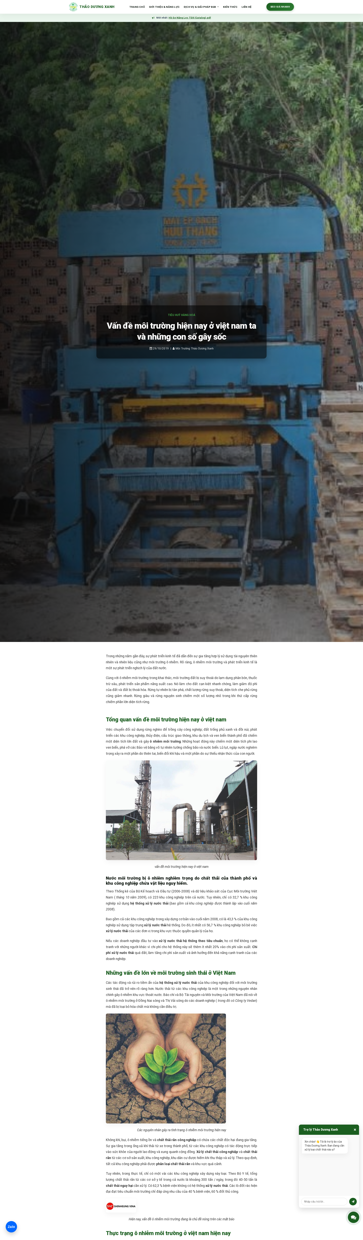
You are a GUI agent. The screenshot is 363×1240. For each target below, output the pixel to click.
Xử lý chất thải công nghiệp (217, 1152)
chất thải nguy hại (119, 1186)
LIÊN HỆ (246, 6)
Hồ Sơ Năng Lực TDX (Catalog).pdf (190, 17)
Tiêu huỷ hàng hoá (181, 315)
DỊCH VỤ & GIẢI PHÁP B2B (200, 6)
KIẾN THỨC (230, 6)
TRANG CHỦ (137, 6)
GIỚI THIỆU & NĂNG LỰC (164, 6)
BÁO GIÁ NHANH (280, 6)
